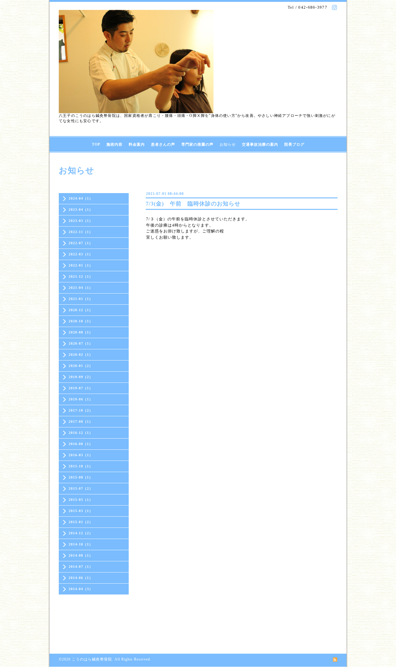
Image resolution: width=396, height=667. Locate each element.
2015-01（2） (81, 522)
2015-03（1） (81, 511)
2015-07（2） (81, 488)
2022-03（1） (81, 254)
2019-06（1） (81, 399)
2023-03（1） (81, 221)
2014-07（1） (81, 566)
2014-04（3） (81, 589)
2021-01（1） (81, 299)
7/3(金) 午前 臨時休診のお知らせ (193, 204)
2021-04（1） (81, 287)
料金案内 (137, 144)
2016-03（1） (81, 455)
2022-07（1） (81, 243)
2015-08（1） (81, 477)
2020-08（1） (81, 332)
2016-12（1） (81, 433)
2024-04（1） (81, 198)
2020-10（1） (81, 321)
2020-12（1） (81, 310)
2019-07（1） (81, 388)
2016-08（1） (81, 444)
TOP (96, 144)
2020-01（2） (81, 366)
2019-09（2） (81, 377)
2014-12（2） (81, 533)
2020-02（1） (81, 354)
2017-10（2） (81, 410)
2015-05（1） (81, 499)
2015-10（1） (81, 466)
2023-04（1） (81, 209)
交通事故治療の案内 (260, 144)
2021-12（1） (81, 276)
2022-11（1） (81, 232)
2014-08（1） (81, 555)
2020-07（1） (81, 343)
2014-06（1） (81, 578)
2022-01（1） (81, 265)
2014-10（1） (81, 544)
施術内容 (114, 144)
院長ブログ (294, 144)
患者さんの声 (163, 144)
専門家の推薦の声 (197, 144)
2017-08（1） (81, 421)
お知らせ (228, 144)
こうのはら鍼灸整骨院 (92, 659)
